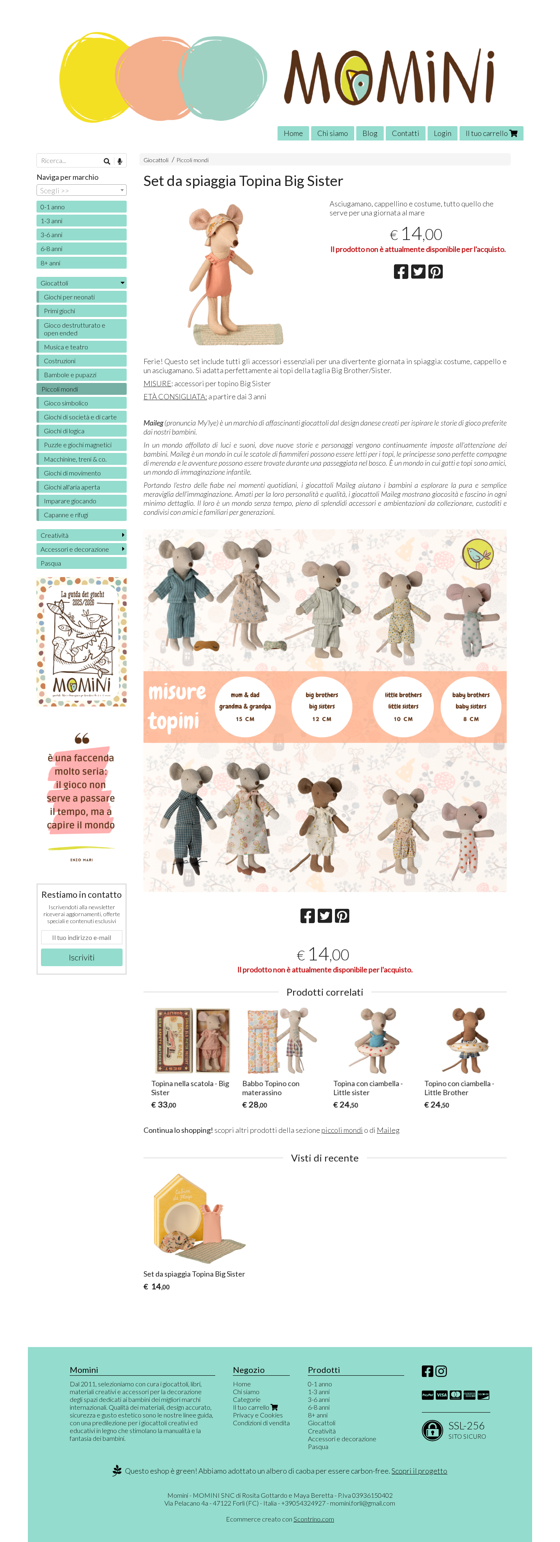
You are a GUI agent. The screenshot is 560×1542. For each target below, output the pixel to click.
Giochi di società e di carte (80, 417)
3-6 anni (51, 234)
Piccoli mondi (192, 159)
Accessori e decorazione (75, 549)
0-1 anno (53, 207)
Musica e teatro (66, 347)
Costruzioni (59, 361)
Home (293, 133)
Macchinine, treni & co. (75, 459)
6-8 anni (51, 248)
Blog (370, 133)
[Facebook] (427, 1373)
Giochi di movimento (72, 473)
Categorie (247, 1399)
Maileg (388, 1129)
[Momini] (279, 76)
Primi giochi (59, 311)
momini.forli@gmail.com (362, 1503)
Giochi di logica (64, 431)
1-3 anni (51, 220)
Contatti (405, 133)
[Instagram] (441, 1373)
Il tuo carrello (487, 133)
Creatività (54, 535)
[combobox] (81, 190)
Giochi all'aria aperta (72, 487)
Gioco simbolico (66, 403)
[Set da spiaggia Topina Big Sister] (232, 275)
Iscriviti (82, 957)
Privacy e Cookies (258, 1415)
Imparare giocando (70, 501)
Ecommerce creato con (280, 1519)
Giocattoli (155, 159)
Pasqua (51, 563)
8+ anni (50, 263)
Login (442, 133)
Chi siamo (332, 133)
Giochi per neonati (69, 297)
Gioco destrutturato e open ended (74, 329)
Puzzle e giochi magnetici (78, 444)
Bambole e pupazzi (70, 374)
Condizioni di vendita (261, 1423)
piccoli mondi (342, 1129)
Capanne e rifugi (66, 515)
